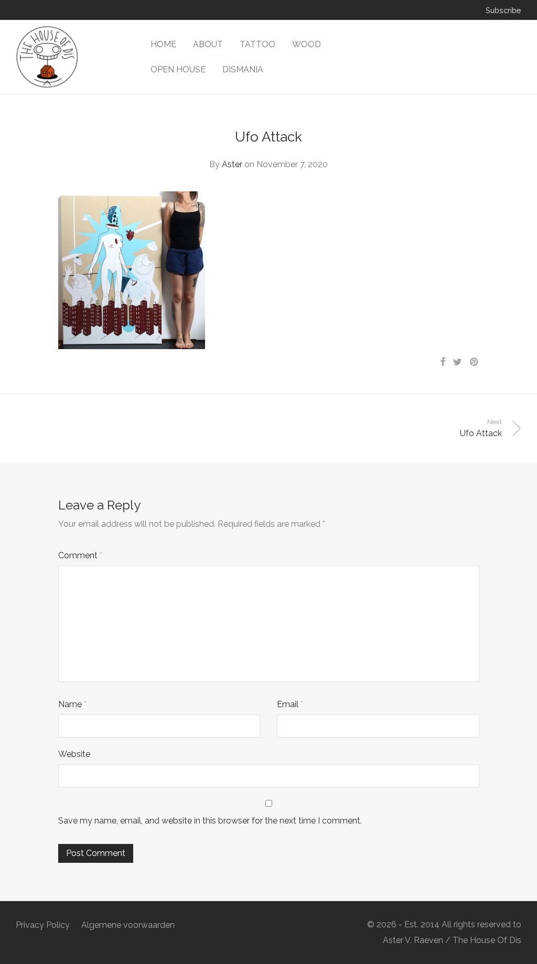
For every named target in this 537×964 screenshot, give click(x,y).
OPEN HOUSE (178, 69)
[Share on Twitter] (457, 362)
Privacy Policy (43, 925)
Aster (232, 164)
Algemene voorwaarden (128, 925)
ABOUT (208, 44)
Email (290, 704)
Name (72, 704)
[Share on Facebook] (442, 362)
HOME (163, 44)
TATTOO (257, 44)
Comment (80, 555)
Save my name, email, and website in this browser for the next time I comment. (210, 821)
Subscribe (503, 10)
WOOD (306, 44)
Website (74, 754)
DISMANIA (242, 69)
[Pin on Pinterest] (474, 362)
